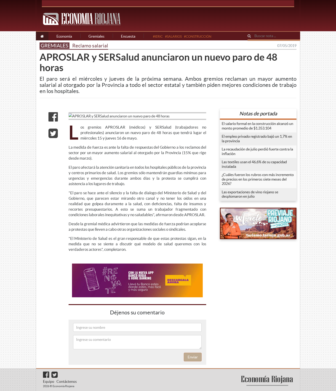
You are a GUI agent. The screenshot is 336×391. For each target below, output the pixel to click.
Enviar (193, 357)
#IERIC (158, 36)
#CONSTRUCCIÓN (197, 36)
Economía (64, 36)
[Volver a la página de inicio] (42, 36)
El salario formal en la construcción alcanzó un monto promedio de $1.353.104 (257, 126)
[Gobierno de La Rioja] (258, 223)
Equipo (48, 381)
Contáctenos (66, 381)
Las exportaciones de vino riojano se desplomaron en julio (250, 194)
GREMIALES (54, 45)
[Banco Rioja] (137, 280)
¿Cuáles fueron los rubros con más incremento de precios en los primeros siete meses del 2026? (258, 179)
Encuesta (128, 36)
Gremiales (96, 36)
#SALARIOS (173, 36)
